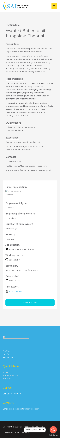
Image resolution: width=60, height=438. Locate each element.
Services (7, 378)
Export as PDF (16, 291)
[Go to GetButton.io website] (53, 435)
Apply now (30, 302)
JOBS (5, 372)
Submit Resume (10, 375)
